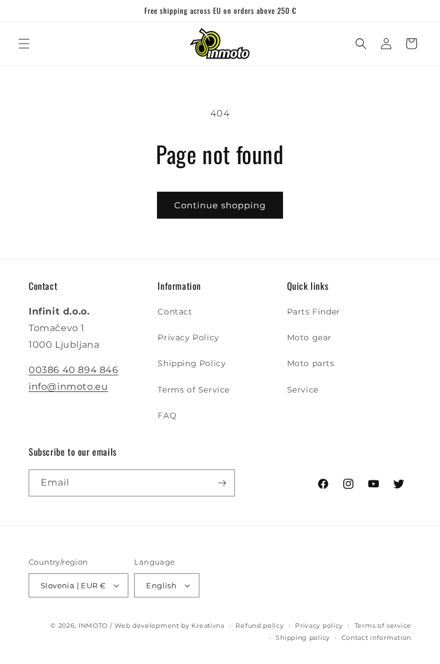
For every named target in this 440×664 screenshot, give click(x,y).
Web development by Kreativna (170, 626)
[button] (24, 43)
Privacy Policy (188, 337)
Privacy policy (319, 626)
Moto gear (309, 337)
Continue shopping (220, 205)
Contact (175, 311)
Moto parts (311, 363)
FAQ (167, 415)
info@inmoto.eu (68, 386)
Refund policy (259, 626)
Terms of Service (194, 390)
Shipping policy (303, 638)
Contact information (376, 638)
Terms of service (383, 626)
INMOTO (93, 626)
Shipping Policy (192, 363)
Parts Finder (313, 311)
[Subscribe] (221, 482)
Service (303, 390)
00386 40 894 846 (74, 369)
